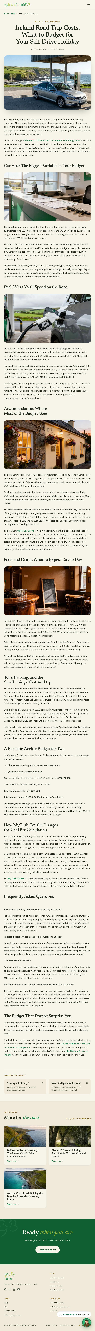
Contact (53, 1311)
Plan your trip (10, 1311)
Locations (54, 1282)
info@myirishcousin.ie (60, 1307)
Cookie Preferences (67, 1325)
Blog (13, 13)
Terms (55, 1325)
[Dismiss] (88, 1314)
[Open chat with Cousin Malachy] (86, 1322)
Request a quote (47, 1249)
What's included (57, 1290)
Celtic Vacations (25, 531)
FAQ (5, 1307)
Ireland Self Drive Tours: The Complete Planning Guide (52, 140)
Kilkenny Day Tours (12, 1315)
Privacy (47, 1325)
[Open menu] (88, 4)
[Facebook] (5, 1289)
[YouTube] (18, 1289)
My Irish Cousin (16, 878)
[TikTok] (9, 1289)
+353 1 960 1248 (57, 1303)
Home (6, 13)
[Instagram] (14, 1289)
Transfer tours (56, 1286)
